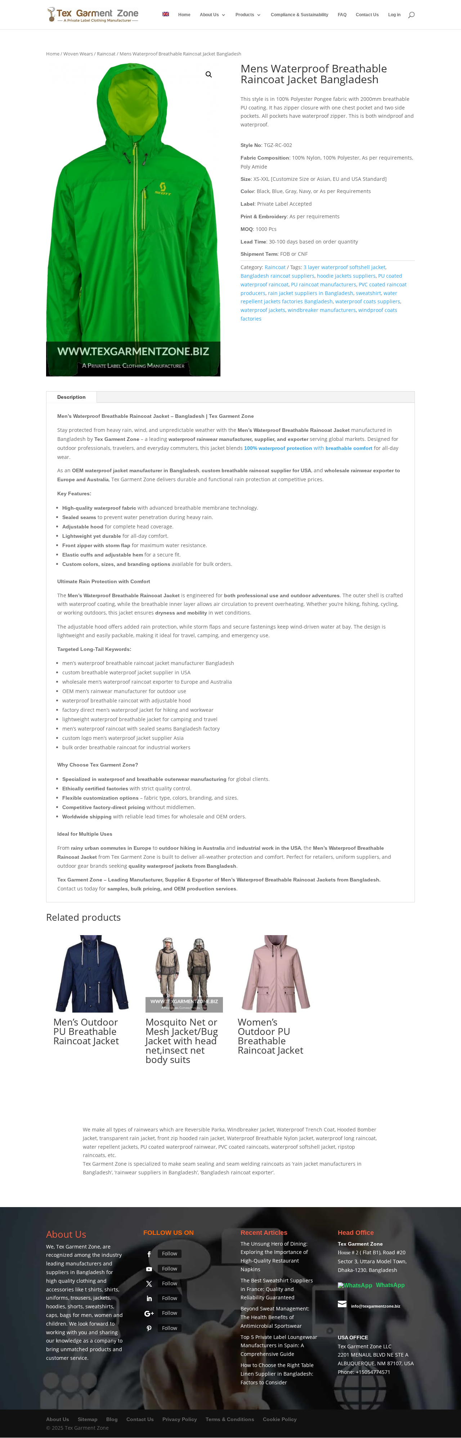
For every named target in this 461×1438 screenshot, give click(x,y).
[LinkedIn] (149, 1298)
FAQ (342, 14)
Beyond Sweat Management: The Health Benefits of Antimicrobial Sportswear (275, 1317)
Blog (112, 1419)
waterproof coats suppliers (367, 301)
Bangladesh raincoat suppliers (277, 275)
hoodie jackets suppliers (346, 275)
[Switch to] (165, 20)
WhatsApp (390, 1285)
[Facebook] (149, 1254)
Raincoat (106, 53)
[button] (208, 74)
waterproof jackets (263, 310)
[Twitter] (149, 1284)
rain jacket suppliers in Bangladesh (310, 293)
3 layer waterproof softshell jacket (344, 267)
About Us (209, 14)
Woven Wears (78, 53)
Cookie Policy (280, 1419)
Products (245, 14)
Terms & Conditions (230, 1419)
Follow (169, 1253)
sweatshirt (368, 293)
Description (71, 397)
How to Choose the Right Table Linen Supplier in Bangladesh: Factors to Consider (277, 1374)
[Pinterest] (149, 1328)
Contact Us (367, 14)
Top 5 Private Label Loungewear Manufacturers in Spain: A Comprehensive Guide (279, 1346)
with (308, 448)
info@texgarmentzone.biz (375, 1306)
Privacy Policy (179, 1419)
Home (184, 14)
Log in (394, 14)
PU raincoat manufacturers (323, 284)
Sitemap (88, 1419)
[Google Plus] (149, 1313)
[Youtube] (149, 1269)
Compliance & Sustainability (299, 14)
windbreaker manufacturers (322, 310)
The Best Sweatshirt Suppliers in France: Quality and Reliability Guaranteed (277, 1289)
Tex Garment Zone (78, 1246)
